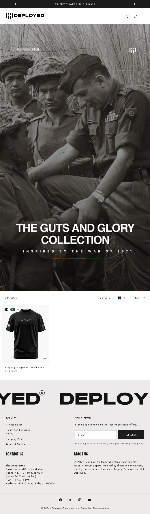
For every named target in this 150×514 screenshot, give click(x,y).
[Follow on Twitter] (70, 500)
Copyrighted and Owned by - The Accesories (85, 508)
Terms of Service (16, 444)
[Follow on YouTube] (89, 500)
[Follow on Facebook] (61, 500)
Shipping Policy (15, 439)
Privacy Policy (14, 424)
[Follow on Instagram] (80, 500)
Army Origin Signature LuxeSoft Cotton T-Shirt (25, 367)
